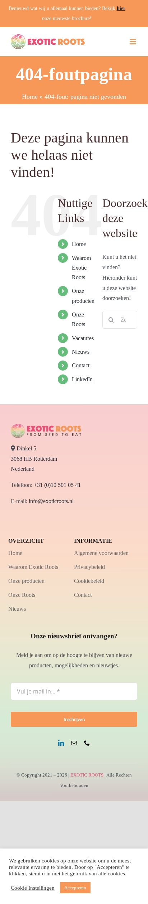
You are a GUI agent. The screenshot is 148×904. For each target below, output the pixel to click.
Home (30, 96)
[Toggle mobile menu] (133, 41)
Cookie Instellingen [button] (33, 888)
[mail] (74, 743)
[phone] (87, 743)
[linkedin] (61, 743)
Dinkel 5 (26, 448)
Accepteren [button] (75, 887)
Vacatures (83, 338)
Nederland (22, 469)
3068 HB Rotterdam (34, 459)
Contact (80, 365)
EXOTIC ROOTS (86, 775)
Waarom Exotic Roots (81, 267)
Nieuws (80, 352)
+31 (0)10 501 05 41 (57, 485)
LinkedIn (82, 379)
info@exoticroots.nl (50, 501)
